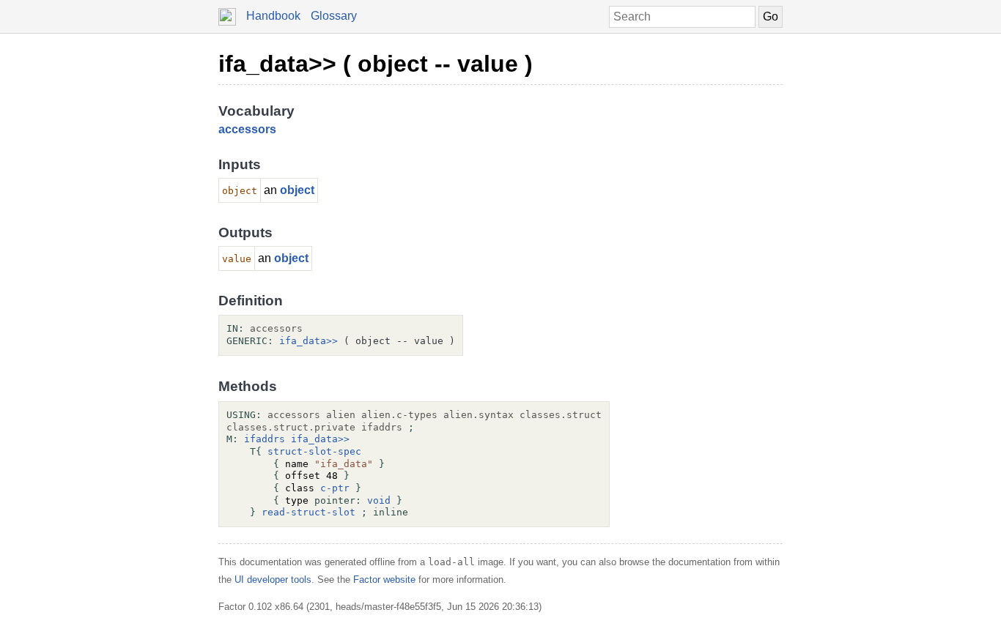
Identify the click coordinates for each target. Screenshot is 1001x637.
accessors (247, 129)
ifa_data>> (308, 340)
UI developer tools (272, 579)
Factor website (384, 579)
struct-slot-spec (314, 451)
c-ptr (335, 488)
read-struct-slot (308, 512)
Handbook (273, 16)
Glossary (334, 16)
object (297, 190)
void (379, 500)
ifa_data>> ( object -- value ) (375, 64)
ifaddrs (264, 438)
